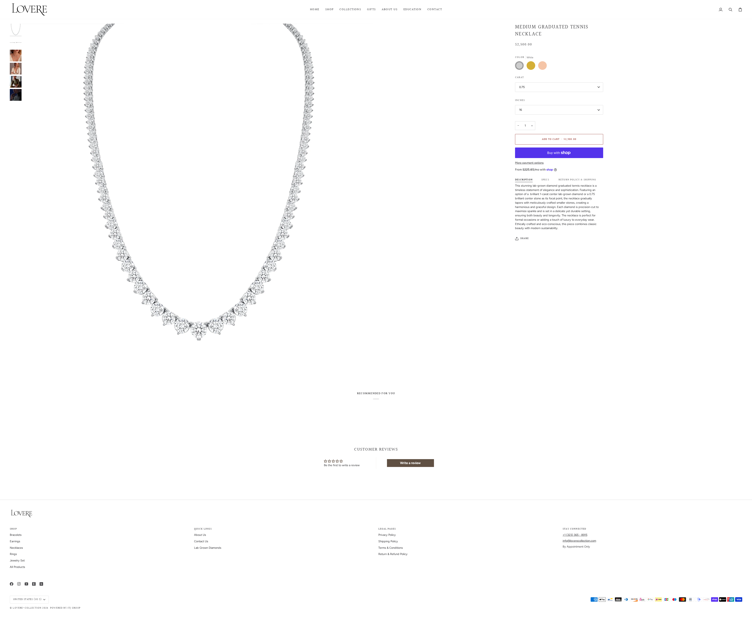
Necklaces (16, 548)
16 (520, 110)
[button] (329, 9)
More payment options (529, 163)
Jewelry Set (17, 560)
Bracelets (16, 535)
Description (524, 180)
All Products (17, 567)
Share (524, 238)
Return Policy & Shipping (577, 180)
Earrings (15, 541)
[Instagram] (19, 584)
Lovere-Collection (27, 608)
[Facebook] (11, 584)
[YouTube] (26, 584)
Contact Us (201, 541)
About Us (200, 535)
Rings (13, 554)
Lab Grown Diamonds (207, 548)
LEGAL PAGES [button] (387, 529)
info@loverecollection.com (579, 540)
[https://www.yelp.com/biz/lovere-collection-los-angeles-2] (41, 584)
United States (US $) (27, 599)
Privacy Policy (387, 535)
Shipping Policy (388, 541)
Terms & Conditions (390, 548)
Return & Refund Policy (393, 554)
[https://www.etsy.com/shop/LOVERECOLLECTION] (34, 584)
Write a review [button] (410, 463)
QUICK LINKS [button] (203, 529)
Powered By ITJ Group (65, 608)
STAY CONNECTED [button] (574, 529)
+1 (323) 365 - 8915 (575, 535)
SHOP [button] (13, 529)
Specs (545, 180)
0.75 (522, 87)
